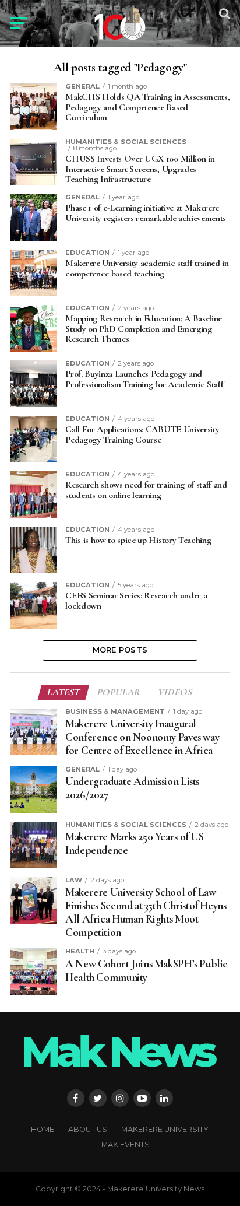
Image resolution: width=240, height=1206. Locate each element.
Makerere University (165, 1129)
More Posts (120, 650)
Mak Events (125, 1144)
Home (42, 1129)
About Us (87, 1129)
